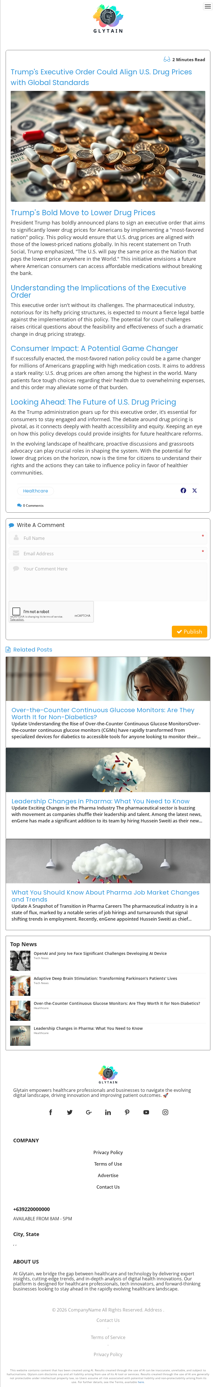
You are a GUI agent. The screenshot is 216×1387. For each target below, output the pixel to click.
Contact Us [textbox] (108, 1187)
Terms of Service (108, 1337)
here (141, 1382)
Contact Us (108, 1320)
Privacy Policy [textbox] (108, 1152)
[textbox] (108, 1093)
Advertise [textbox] (108, 1175)
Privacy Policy (108, 1354)
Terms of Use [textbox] (108, 1164)
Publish (192, 631)
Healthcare (35, 491)
